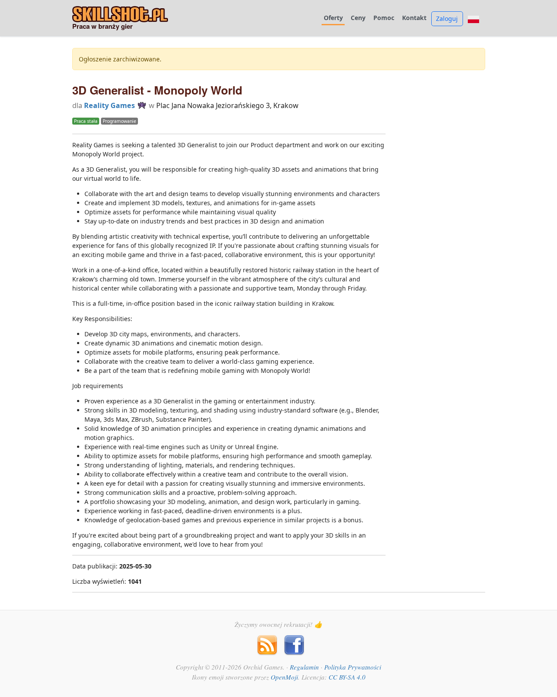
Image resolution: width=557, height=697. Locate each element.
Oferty (333, 18)
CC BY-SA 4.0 (347, 677)
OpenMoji (284, 677)
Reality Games (109, 105)
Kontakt (414, 18)
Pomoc (383, 18)
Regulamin (304, 667)
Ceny (358, 18)
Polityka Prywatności (352, 667)
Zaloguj (447, 18)
